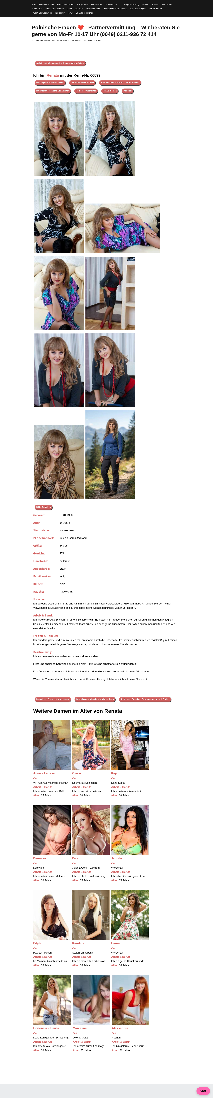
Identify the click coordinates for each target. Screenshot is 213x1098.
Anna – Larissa (44, 773)
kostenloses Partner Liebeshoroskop (52, 699)
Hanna (116, 943)
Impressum (60, 13)
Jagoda (116, 858)
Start (34, 4)
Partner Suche (155, 8)
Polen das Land (93, 8)
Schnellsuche (111, 4)
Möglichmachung (131, 4)
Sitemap (155, 4)
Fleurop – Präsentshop (86, 91)
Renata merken (110, 91)
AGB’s (145, 4)
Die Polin (79, 8)
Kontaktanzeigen (137, 8)
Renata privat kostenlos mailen (50, 83)
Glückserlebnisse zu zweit (82, 83)
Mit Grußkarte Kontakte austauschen (52, 91)
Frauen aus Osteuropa (42, 13)
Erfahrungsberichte (84, 13)
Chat (203, 1091)
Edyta (37, 943)
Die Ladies (167, 4)
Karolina (78, 943)
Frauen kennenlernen (54, 8)
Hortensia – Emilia (46, 1028)
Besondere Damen (65, 4)
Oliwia (76, 773)
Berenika (39, 858)
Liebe (69, 8)
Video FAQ (36, 8)
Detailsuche (96, 4)
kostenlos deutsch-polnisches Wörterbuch (95, 699)
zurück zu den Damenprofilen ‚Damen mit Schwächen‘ (60, 63)
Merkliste (127, 91)
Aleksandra (120, 1028)
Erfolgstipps (82, 4)
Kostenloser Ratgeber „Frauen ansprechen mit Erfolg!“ (145, 699)
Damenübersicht (46, 4)
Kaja (114, 773)
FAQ (70, 13)
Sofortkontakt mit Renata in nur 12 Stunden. (120, 83)
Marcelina (80, 1028)
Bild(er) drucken (43, 507)
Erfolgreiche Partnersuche (115, 8)
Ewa (75, 858)
